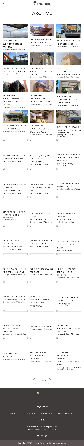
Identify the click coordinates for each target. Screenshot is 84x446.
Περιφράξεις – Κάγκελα (65, 165)
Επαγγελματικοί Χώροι (66, 414)
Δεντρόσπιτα (61, 189)
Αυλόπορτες (61, 367)
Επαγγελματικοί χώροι (64, 134)
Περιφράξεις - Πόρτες (64, 369)
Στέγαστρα (48, 329)
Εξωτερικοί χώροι (9, 49)
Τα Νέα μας (41, 420)
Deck (4, 161)
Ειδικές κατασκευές (63, 303)
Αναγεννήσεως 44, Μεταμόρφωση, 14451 (42, 427)
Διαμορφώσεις (8, 217)
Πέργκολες (21, 49)
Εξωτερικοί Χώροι (28, 414)
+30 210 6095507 (49, 429)
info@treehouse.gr (34, 429)
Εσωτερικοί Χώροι (63, 305)
